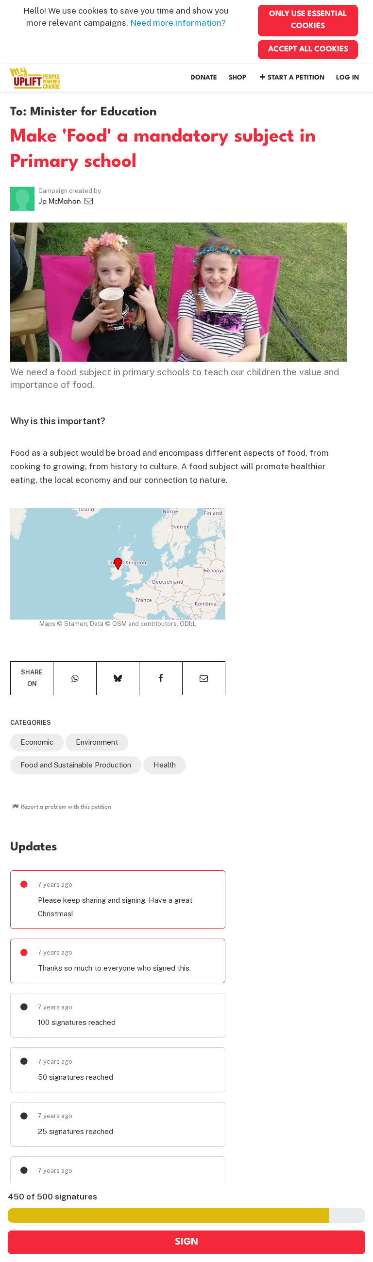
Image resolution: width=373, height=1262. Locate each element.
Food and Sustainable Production (75, 765)
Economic (36, 742)
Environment (97, 742)
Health (164, 765)
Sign (186, 1242)
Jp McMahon (61, 202)
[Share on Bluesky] (117, 678)
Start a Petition (296, 78)
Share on (32, 678)
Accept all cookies (308, 49)
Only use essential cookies (308, 20)
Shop (237, 78)
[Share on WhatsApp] (74, 678)
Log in (347, 78)
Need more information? (178, 23)
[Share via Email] (203, 678)
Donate (204, 78)
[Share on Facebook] (160, 678)
